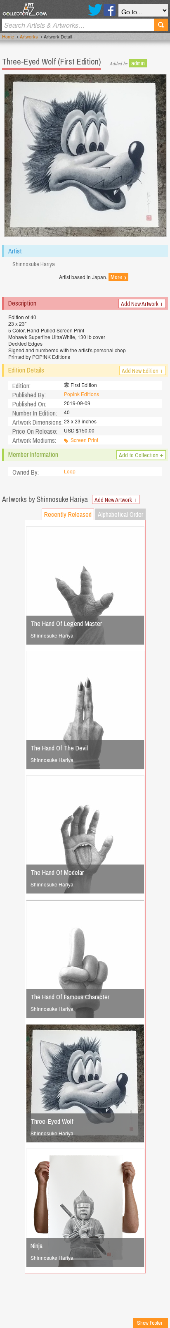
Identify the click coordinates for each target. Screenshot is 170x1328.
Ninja (36, 1245)
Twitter (95, 10)
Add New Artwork (142, 303)
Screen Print (84, 440)
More (118, 277)
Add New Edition (142, 370)
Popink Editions (81, 393)
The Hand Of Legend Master (66, 623)
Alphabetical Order (120, 514)
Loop (70, 471)
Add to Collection (141, 454)
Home (8, 36)
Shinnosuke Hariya (52, 635)
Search (161, 25)
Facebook (110, 10)
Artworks (29, 36)
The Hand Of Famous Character (70, 996)
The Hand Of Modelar (57, 872)
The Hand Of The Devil (59, 747)
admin (138, 63)
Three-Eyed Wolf (52, 1121)
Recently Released (68, 514)
